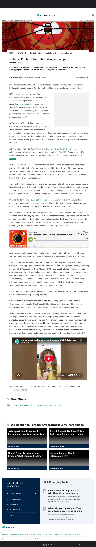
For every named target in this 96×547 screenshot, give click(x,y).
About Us (5, 534)
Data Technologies (14, 499)
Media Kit (68, 534)
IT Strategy (11, 515)
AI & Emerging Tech (14, 494)
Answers (21, 539)
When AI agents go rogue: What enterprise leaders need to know (65, 509)
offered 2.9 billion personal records (68, 149)
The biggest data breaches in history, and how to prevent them (34, 405)
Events (44, 539)
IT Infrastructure (13, 510)
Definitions (28, 539)
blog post (48, 187)
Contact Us (40, 534)
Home (4, 20)
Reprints (14, 539)
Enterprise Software (14, 504)
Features (50, 539)
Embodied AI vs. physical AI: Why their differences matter (63, 491)
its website (25, 104)
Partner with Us (58, 534)
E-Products (37, 539)
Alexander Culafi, (17, 77)
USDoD (33, 149)
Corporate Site (76, 534)
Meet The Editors (30, 534)
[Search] (93, 15)
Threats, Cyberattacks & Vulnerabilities (20, 20)
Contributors (6, 539)
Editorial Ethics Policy (16, 534)
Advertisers (48, 534)
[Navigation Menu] (3, 15)
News (12, 53)
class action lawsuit (39, 200)
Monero (12, 159)
